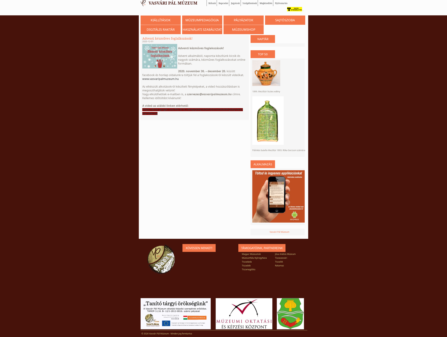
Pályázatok (243, 20)
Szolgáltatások (250, 3)
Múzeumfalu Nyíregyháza (254, 257)
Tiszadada (247, 261)
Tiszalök (279, 261)
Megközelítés (266, 3)
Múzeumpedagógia (202, 20)
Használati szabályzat (202, 29)
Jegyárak (235, 3)
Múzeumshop (243, 29)
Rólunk (212, 3)
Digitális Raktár (161, 29)
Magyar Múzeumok (251, 254)
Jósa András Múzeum (285, 254)
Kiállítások (161, 20)
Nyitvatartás (281, 3)
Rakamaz (279, 265)
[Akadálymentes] (293, 10)
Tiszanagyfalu (248, 269)
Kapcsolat (223, 3)
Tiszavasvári (281, 257)
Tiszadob (246, 265)
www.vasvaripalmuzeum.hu (160, 79)
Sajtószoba (285, 20)
